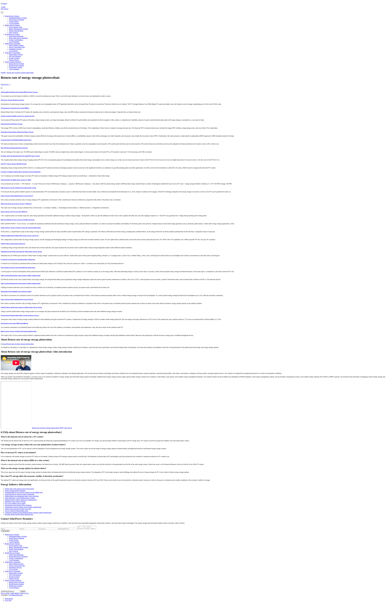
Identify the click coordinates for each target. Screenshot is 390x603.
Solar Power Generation (12, 53)
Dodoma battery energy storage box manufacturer (21, 500)
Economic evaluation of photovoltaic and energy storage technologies (21, 172)
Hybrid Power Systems (12, 34)
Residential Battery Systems (18, 18)
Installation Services (15, 49)
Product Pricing (14, 60)
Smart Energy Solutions (16, 20)
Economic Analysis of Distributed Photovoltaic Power (16, 140)
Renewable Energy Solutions (18, 38)
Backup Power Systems (16, 64)
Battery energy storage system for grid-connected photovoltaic (19, 331)
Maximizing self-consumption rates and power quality (16, 291)
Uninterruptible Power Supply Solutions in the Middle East (24, 492)
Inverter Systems (14, 58)
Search (23, 591)
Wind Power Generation (12, 43)
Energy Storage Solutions (13, 62)
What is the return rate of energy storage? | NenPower (16, 203)
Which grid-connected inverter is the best (18, 509)
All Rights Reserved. (16, 595)
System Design (14, 21)
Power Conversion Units (17, 47)
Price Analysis (13, 32)
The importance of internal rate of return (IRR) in (15, 108)
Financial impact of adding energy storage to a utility (16, 180)
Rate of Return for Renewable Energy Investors (14, 148)
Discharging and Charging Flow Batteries (18, 505)
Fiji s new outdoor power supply (15, 503)
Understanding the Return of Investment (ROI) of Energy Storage (19, 92)
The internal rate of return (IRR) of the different (14, 323)
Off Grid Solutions (15, 56)
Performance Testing (15, 67)
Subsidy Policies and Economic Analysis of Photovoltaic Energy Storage (21, 307)
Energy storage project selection (15, 490)
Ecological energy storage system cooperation (19, 494)
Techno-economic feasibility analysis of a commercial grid (17, 116)
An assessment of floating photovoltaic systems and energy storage (20, 315)
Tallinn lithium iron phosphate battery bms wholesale (22, 496)
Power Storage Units (15, 27)
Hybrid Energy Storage (16, 65)
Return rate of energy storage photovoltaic (20, 72)
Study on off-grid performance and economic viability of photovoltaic (21, 275)
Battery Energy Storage (12, 25)
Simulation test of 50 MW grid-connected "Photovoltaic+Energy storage (21, 251)
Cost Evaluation (14, 23)
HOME (3, 72)
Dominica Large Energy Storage (15, 501)
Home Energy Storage (12, 16)
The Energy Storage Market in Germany (12, 100)
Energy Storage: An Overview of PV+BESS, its (14, 211)
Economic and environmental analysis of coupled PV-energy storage (20, 156)
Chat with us (68, 428)
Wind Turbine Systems (16, 45)
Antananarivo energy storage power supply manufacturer (23, 507)
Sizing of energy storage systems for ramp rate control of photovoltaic (21, 227)
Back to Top (24, 593)
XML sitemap (15, 593)
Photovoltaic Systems (16, 54)
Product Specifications (16, 31)
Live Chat (8, 600)
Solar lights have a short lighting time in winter (20, 498)
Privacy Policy (5, 593)
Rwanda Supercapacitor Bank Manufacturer (19, 514)
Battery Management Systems (18, 29)
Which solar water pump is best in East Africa (19, 489)
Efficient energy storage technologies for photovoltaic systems (18, 188)
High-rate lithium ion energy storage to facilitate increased (17, 219)
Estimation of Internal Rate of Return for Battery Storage (17, 132)
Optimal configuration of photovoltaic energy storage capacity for (20, 235)
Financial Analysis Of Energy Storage (11, 124)
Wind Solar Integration (16, 36)
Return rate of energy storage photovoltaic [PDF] (47, 428)
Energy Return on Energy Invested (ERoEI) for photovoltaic (18, 267)
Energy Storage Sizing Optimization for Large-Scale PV (17, 196)
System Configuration (16, 40)
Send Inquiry (9, 598)
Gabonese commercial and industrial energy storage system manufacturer (28, 512)
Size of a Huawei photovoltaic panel (16, 511)
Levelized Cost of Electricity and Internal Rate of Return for (18, 259)
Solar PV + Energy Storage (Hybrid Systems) (14, 164)
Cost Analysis (13, 51)
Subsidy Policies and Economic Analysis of (13, 243)
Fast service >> (6, 84)
